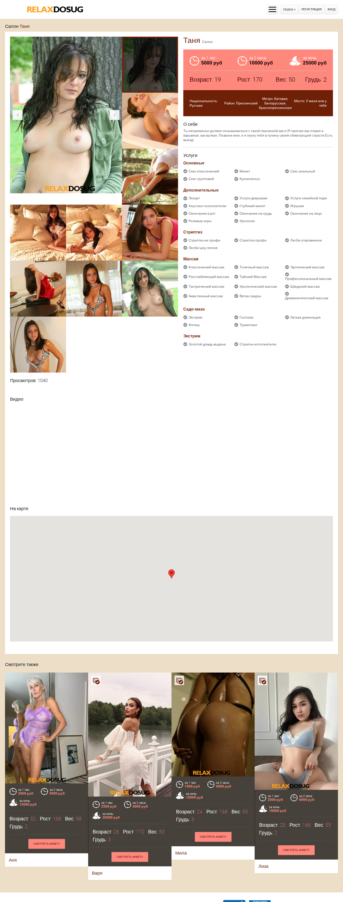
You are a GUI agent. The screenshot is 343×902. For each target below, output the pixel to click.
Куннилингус (250, 179)
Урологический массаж (258, 286)
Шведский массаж (305, 286)
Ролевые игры (200, 221)
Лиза (263, 866)
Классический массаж (206, 267)
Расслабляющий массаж (209, 277)
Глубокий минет (252, 206)
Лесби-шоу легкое (203, 248)
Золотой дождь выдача (207, 344)
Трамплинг (248, 325)
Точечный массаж (254, 267)
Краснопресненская (275, 108)
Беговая (281, 99)
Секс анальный (302, 171)
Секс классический (204, 171)
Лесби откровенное (306, 240)
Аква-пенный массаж (206, 296)
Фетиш (194, 325)
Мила (181, 853)
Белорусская (274, 103)
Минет (245, 171)
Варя (97, 873)
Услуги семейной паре (308, 198)
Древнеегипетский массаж (306, 298)
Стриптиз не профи (204, 240)
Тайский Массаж (253, 277)
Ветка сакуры (250, 296)
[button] (171, 574)
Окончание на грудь (256, 213)
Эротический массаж (307, 267)
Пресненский (247, 103)
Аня (13, 860)
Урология (247, 221)
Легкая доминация (305, 317)
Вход (331, 9)
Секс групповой (201, 179)
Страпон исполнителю (258, 344)
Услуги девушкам (253, 198)
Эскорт (194, 198)
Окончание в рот (202, 213)
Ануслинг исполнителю (207, 206)
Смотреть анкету (46, 844)
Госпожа (246, 317)
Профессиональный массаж (308, 279)
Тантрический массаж (206, 286)
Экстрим (195, 317)
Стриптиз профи (253, 240)
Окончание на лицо (306, 213)
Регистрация (312, 9)
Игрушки (297, 206)
